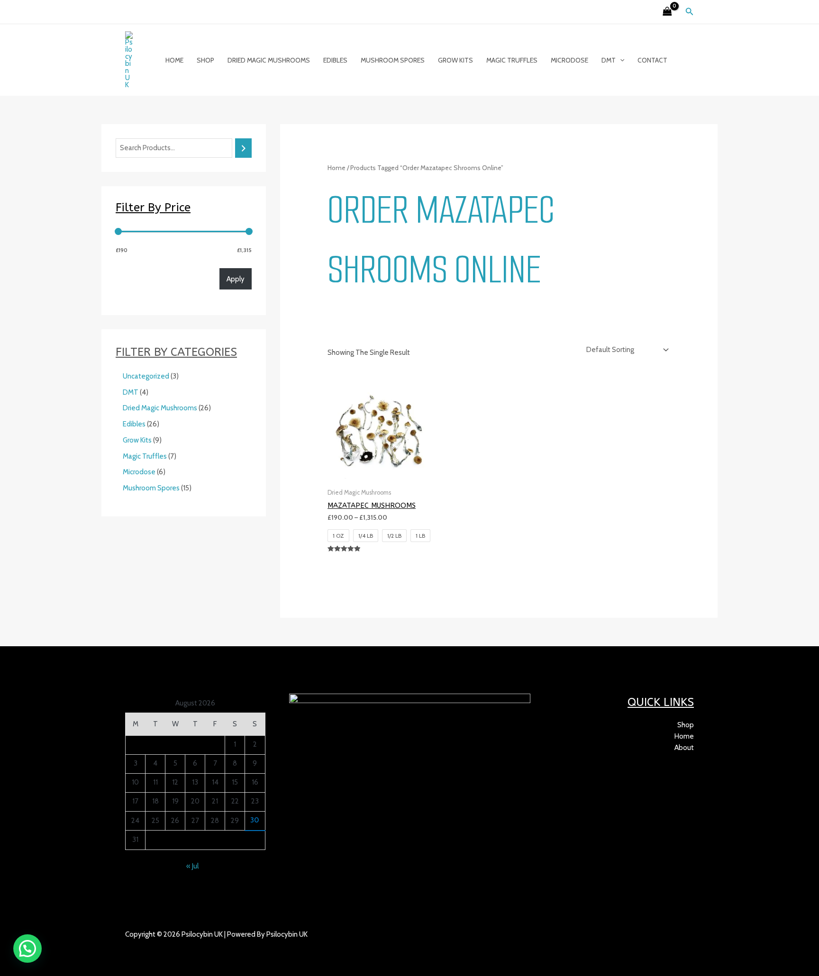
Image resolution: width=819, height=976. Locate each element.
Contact (652, 60)
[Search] (243, 148)
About (684, 747)
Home (174, 60)
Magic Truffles (511, 60)
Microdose (569, 60)
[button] (689, 12)
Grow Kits (455, 60)
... (168, 945)
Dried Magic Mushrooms (269, 60)
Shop (205, 60)
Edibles (335, 60)
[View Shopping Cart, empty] (667, 12)
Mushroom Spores (393, 60)
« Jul (192, 866)
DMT (608, 60)
